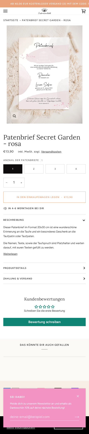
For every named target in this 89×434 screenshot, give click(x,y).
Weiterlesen (10, 253)
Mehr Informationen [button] (21, 427)
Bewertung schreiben (44, 322)
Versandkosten (51, 151)
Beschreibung (13, 219)
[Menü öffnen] (9, 11)
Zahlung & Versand (17, 278)
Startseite (10, 20)
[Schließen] (79, 394)
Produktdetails (14, 268)
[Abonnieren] (73, 417)
